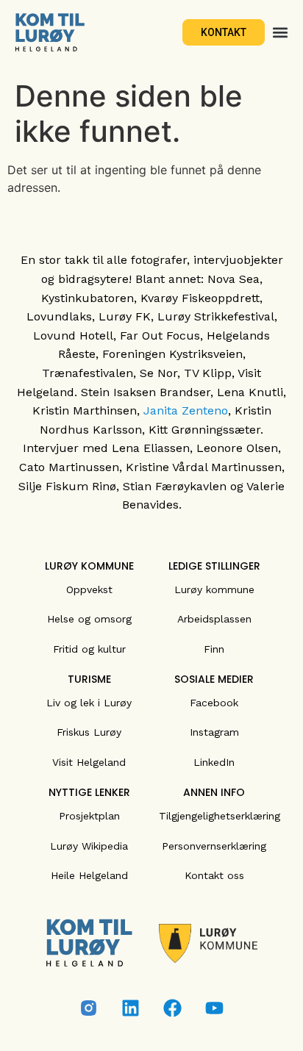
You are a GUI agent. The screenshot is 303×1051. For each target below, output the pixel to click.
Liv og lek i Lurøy (89, 703)
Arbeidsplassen (214, 619)
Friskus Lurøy (89, 732)
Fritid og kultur (89, 649)
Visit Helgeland (89, 762)
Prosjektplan (89, 816)
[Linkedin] (130, 1008)
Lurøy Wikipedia (89, 846)
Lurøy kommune (214, 589)
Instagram (214, 732)
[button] (280, 32)
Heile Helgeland (89, 875)
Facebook (214, 703)
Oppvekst (89, 589)
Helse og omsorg (89, 619)
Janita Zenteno (185, 410)
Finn (214, 649)
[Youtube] (214, 1008)
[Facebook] (172, 1008)
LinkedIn (214, 762)
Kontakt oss (214, 875)
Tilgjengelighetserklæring (219, 816)
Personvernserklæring (214, 846)
